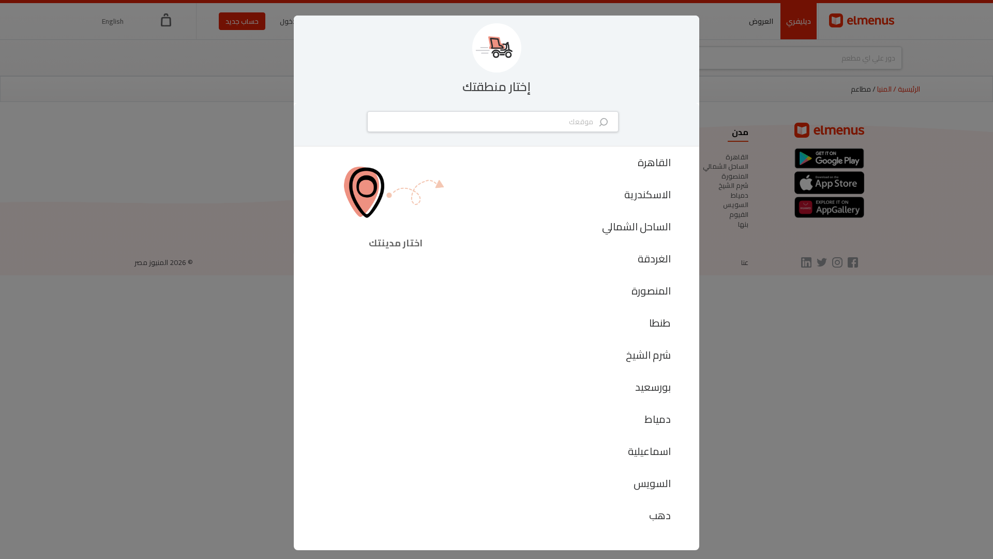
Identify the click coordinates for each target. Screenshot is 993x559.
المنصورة (651, 290)
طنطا (660, 322)
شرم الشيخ (648, 354)
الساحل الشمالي (636, 226)
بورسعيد (653, 386)
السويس (652, 483)
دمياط (657, 419)
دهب (660, 515)
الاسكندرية (647, 194)
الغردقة (654, 258)
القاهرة (654, 162)
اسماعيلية (649, 451)
